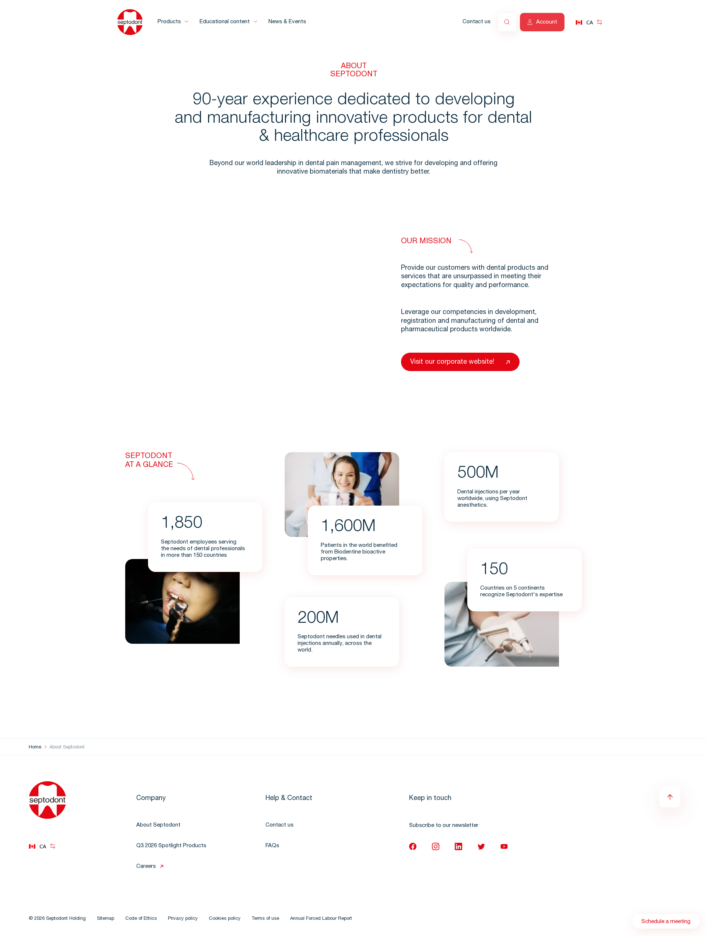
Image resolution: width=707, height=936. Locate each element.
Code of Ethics (141, 918)
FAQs (272, 846)
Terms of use (265, 918)
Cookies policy (224, 918)
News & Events (287, 22)
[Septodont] (130, 22)
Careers (146, 866)
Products (169, 22)
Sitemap (105, 918)
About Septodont (158, 825)
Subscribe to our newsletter (443, 825)
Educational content (225, 22)
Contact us (476, 22)
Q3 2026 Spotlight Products (171, 846)
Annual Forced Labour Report (321, 918)
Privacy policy (183, 918)
